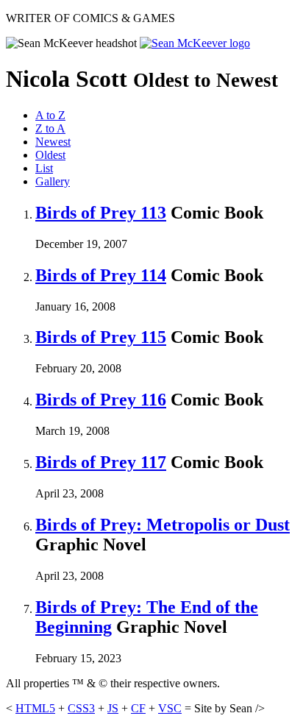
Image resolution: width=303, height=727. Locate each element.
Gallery (52, 181)
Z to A (50, 128)
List (44, 168)
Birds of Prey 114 (100, 275)
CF (138, 708)
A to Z (50, 115)
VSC (170, 708)
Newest (53, 141)
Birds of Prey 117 (100, 462)
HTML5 (35, 708)
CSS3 (81, 708)
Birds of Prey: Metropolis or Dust (162, 524)
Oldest (50, 155)
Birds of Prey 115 (100, 337)
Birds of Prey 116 (100, 399)
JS (112, 708)
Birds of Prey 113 (100, 212)
